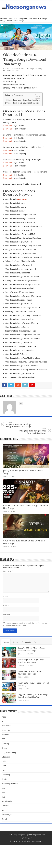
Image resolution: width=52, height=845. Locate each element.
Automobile (6, 726)
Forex (4, 770)
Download (7, 126)
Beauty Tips (6, 730)
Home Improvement (10, 783)
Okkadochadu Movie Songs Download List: (23, 100)
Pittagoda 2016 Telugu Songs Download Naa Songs (32, 431)
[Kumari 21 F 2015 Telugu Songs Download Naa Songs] (9, 675)
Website (6, 614)
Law (3, 788)
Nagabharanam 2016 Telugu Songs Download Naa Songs (18, 424)
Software (5, 806)
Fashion (5, 761)
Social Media (7, 801)
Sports (4, 810)
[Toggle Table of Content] (36, 96)
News (4, 792)
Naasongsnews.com (36, 834)
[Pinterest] (26, 838)
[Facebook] (20, 838)
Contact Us (11, 834)
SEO (3, 797)
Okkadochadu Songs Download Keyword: (22, 103)
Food (4, 766)
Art (3, 721)
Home (4, 18)
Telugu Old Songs (16, 18)
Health (4, 779)
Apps (4, 717)
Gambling (6, 775)
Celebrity (5, 743)
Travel (4, 819)
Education (6, 757)
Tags (36, 642)
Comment (8, 571)
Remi (7, 69)
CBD (3, 739)
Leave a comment (12, 70)
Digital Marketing (9, 752)
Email (6, 605)
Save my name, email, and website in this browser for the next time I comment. (25, 624)
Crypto (4, 748)
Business (5, 735)
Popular (6, 642)
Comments (26, 642)
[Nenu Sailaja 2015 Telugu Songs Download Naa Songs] (9, 663)
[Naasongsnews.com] (26, 6)
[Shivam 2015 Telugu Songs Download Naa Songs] (9, 686)
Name (6, 597)
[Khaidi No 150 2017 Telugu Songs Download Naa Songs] (9, 652)
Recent (15, 642)
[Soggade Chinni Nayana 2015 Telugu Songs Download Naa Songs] (9, 698)
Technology (6, 815)
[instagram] (31, 838)
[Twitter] (23, 838)
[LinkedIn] (28, 838)
